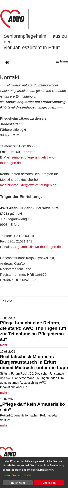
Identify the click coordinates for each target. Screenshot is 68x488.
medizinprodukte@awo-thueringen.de (28, 185)
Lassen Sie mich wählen (17, 475)
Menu (64, 61)
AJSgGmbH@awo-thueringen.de (36, 247)
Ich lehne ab (18, 482)
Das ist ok (49, 482)
